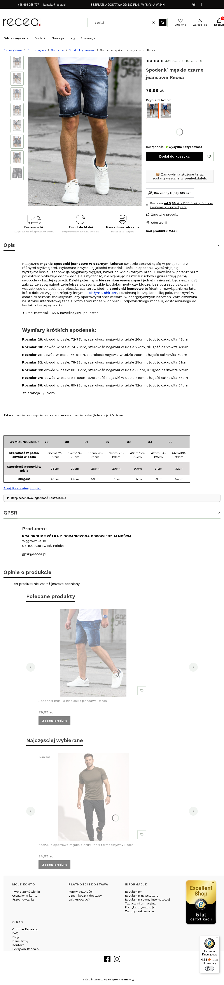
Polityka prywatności (140, 907)
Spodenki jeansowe (82, 50)
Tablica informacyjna (140, 903)
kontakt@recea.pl (54, 4)
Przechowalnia (23, 899)
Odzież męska (37, 50)
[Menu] (217, 938)
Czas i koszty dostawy (85, 895)
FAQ (15, 933)
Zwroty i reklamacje (139, 911)
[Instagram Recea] (117, 961)
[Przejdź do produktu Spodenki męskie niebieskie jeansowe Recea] (166, 111)
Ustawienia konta (24, 895)
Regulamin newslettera (141, 895)
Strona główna (13, 50)
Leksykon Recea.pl (26, 949)
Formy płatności (80, 891)
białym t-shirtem (103, 293)
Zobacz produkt (54, 720)
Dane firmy (20, 941)
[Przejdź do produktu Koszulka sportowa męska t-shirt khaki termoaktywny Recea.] (93, 797)
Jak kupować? (79, 899)
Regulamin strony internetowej (147, 899)
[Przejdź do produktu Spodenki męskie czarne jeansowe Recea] (152, 111)
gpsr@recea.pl (34, 554)
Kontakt (18, 945)
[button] (162, 22)
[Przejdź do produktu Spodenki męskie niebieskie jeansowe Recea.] (93, 653)
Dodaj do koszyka (174, 156)
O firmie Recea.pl (25, 929)
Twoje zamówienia (26, 891)
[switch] (209, 968)
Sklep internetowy (107, 979)
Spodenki (57, 50)
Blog (15, 937)
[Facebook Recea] (107, 961)
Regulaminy (133, 891)
